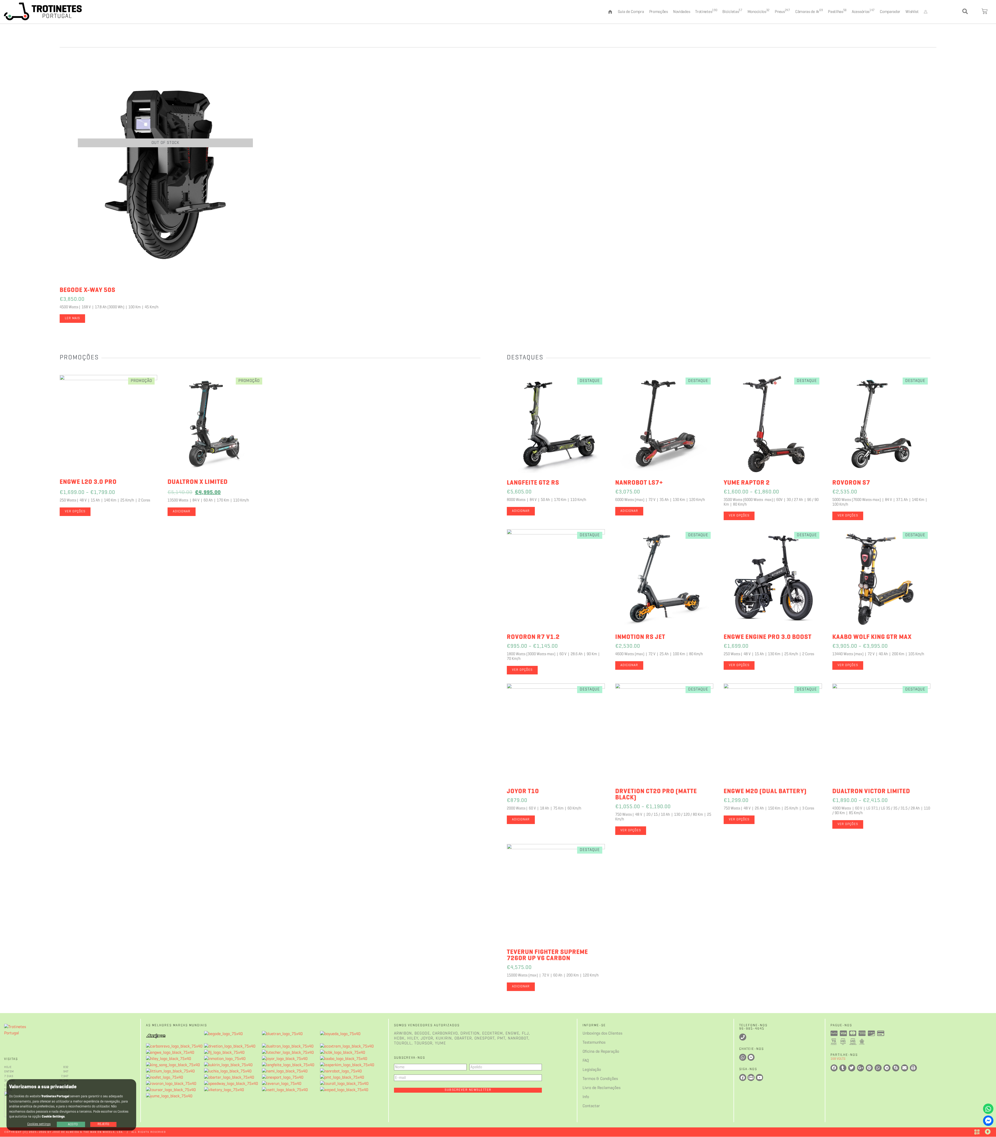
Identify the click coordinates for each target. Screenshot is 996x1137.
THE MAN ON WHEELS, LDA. (104, 1132)
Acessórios (863, 12)
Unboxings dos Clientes (602, 1033)
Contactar (591, 1106)
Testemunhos (594, 1042)
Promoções (658, 12)
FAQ (586, 1060)
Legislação (592, 1069)
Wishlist (912, 12)
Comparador (890, 12)
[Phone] (742, 1037)
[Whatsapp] (988, 1109)
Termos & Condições (600, 1079)
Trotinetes (706, 12)
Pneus (782, 12)
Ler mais (72, 318)
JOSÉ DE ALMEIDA (65, 1132)
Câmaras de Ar (809, 12)
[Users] (751, 1077)
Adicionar (181, 512)
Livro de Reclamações (601, 1088)
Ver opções (75, 512)
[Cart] (985, 11)
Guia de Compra (631, 12)
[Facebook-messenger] (988, 1120)
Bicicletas (732, 12)
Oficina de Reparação (601, 1051)
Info (586, 1097)
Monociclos (759, 12)
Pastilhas (837, 12)
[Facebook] (742, 1077)
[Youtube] (759, 1077)
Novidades (681, 12)
